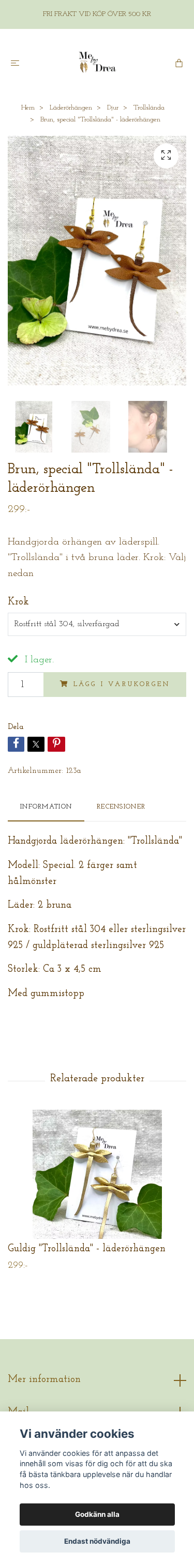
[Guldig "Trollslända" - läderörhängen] (97, 1174)
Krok (18, 602)
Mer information (44, 1380)
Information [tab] (46, 806)
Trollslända (149, 108)
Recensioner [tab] (121, 806)
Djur (112, 108)
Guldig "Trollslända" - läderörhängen (87, 1249)
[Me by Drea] (97, 62)
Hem (28, 108)
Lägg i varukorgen (121, 684)
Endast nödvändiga (97, 1541)
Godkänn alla (97, 1514)
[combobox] (97, 624)
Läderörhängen (71, 108)
